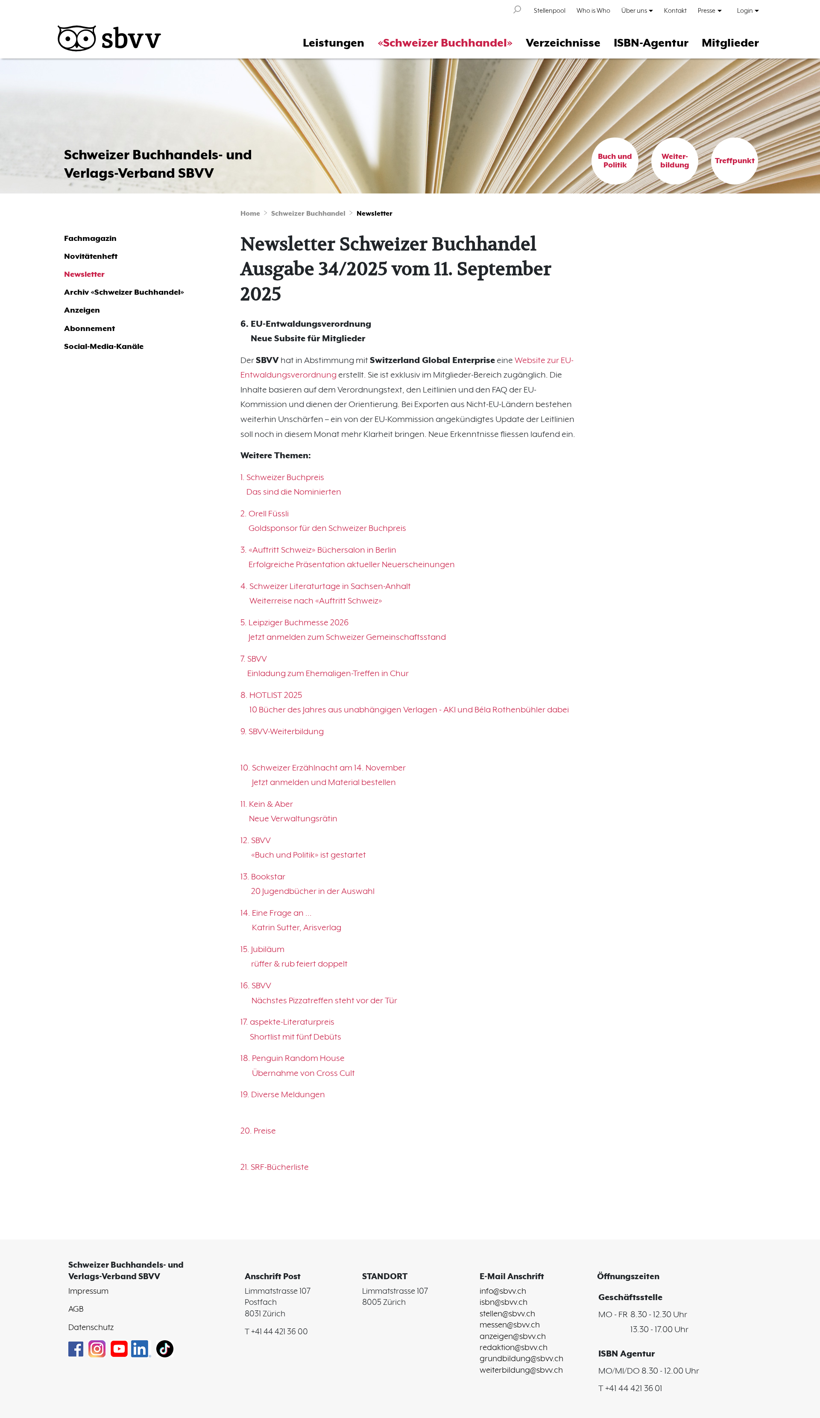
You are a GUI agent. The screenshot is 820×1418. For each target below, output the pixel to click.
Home (250, 214)
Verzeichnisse (563, 43)
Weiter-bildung (674, 161)
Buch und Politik (615, 161)
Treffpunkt (735, 161)
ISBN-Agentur (651, 43)
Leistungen (333, 43)
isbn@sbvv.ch (503, 1302)
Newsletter (374, 214)
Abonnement (89, 328)
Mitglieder (730, 43)
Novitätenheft (90, 256)
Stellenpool (549, 11)
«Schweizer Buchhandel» (445, 43)
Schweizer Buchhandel (308, 214)
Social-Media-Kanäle (104, 346)
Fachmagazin (90, 238)
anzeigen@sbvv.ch (513, 1337)
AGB (75, 1309)
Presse (706, 11)
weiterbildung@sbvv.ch (521, 1370)
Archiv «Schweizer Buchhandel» (124, 292)
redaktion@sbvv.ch (514, 1348)
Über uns (634, 11)
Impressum (88, 1291)
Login (745, 11)
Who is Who (593, 11)
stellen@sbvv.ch (507, 1314)
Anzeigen (82, 310)
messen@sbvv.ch (510, 1325)
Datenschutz (91, 1328)
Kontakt (675, 11)
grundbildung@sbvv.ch (521, 1359)
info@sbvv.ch (503, 1291)
